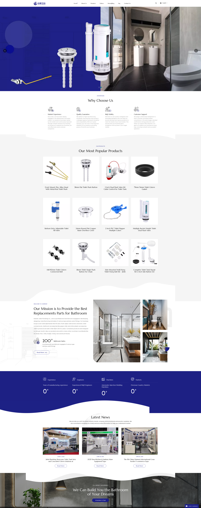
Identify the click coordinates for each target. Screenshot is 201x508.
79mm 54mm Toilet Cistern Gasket (144, 188)
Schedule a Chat (100, 500)
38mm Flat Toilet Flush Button (85, 187)
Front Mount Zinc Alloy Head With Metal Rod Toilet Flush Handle (56, 188)
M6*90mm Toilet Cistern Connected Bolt (56, 271)
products (93, 3)
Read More (42, 52)
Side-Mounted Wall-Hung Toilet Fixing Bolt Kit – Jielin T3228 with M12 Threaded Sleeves (115, 271)
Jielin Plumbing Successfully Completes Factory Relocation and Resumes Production (100, 460)
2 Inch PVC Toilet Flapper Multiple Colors (115, 229)
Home (75, 3)
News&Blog (111, 3)
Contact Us (127, 3)
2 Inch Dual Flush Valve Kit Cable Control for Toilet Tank (115, 188)
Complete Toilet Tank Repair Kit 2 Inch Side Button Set (144, 271)
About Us (84, 3)
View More (56, 193)
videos (102, 3)
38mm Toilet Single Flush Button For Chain (85, 271)
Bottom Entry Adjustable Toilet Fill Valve (56, 229)
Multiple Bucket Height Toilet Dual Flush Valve (144, 229)
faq (119, 3)
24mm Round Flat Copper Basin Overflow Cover (86, 229)
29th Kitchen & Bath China (139, 456)
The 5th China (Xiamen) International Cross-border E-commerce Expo (61, 460)
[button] (99, 87)
